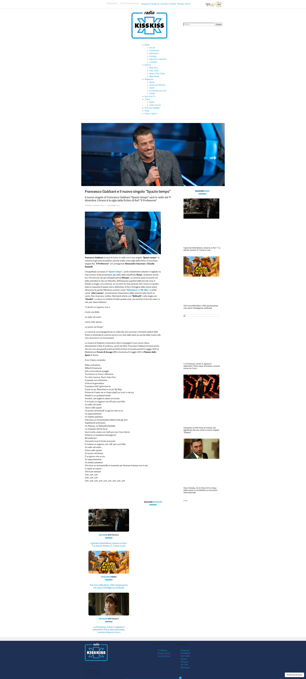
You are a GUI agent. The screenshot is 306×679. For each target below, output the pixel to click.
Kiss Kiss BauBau (152, 108)
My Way (144, 290)
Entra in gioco (151, 113)
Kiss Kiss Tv (150, 96)
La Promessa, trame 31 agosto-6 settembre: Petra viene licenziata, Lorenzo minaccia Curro (201, 366)
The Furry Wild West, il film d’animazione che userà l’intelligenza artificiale (200, 307)
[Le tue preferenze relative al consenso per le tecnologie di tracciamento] (294, 675)
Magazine (149, 79)
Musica (148, 65)
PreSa (152, 93)
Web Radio (154, 76)
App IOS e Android (157, 59)
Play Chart (154, 70)
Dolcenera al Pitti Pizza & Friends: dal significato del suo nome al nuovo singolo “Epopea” (201, 430)
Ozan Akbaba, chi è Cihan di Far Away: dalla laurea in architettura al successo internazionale (200, 490)
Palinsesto (154, 53)
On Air (152, 47)
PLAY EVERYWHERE (129, 3)
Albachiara (132, 290)
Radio (147, 45)
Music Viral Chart (157, 73)
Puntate (152, 56)
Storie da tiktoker (157, 85)
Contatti (153, 62)
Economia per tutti (157, 90)
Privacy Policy (164, 653)
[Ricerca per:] (198, 24)
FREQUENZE (112, 3)
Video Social (155, 105)
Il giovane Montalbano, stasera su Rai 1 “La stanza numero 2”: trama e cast (201, 249)
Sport (152, 88)
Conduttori (154, 50)
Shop (147, 111)
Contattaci (162, 650)
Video (147, 99)
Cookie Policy (164, 656)
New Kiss (153, 68)
